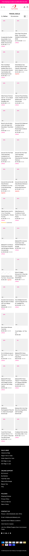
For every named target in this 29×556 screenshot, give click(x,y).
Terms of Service (6, 501)
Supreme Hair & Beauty (10, 550)
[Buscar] (5, 7)
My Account (4, 473)
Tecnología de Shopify (21, 550)
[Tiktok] (8, 533)
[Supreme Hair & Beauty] (14, 7)
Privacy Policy (5, 499)
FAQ (2, 486)
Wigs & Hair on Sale (6, 455)
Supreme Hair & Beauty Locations (10, 520)
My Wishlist (4, 476)
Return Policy (5, 504)
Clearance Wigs (5, 453)
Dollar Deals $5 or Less (7, 458)
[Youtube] (6, 533)
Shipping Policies (6, 496)
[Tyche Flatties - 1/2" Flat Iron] (21, 319)
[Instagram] (3, 533)
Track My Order (5, 478)
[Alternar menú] (1, 7)
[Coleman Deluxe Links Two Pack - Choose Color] (7, 264)
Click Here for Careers (7, 524)
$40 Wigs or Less (6, 461)
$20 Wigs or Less (6, 463)
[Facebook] (1, 533)
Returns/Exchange (6, 481)
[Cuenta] (24, 7)
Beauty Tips (4, 484)
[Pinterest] (10, 533)
